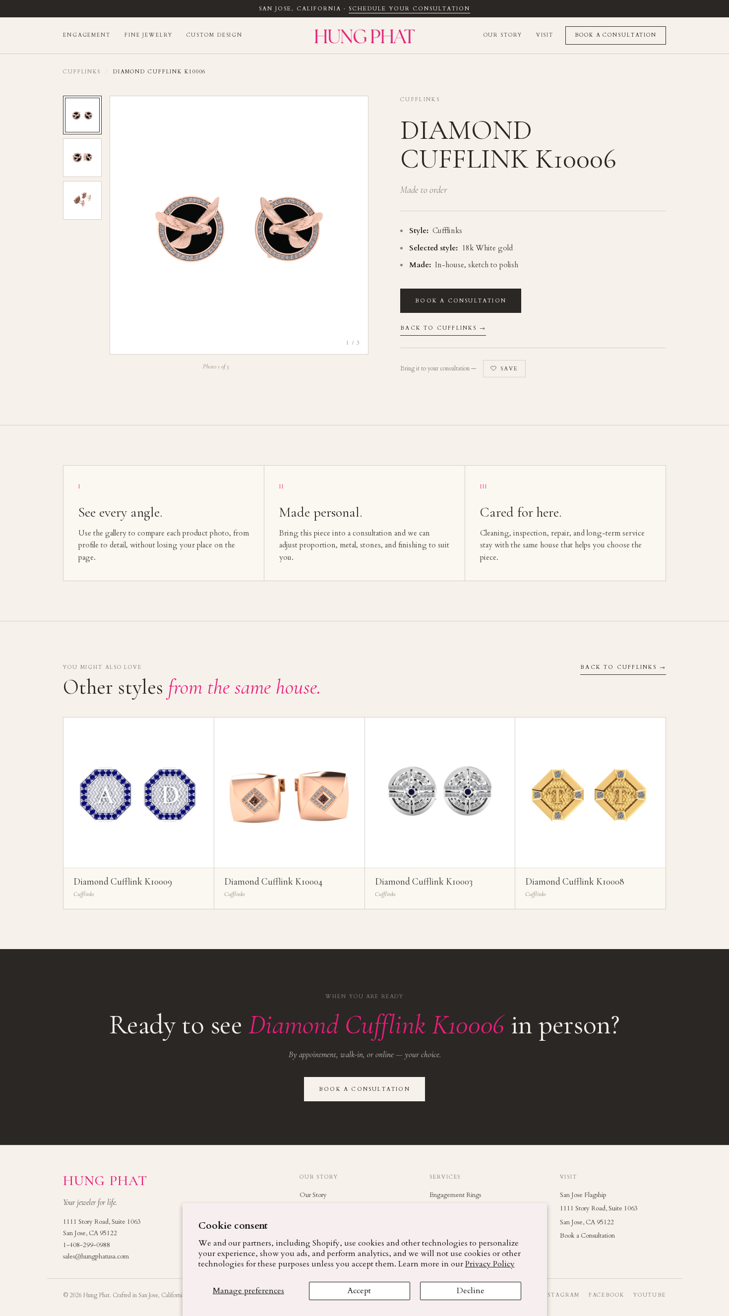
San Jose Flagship (583, 1195)
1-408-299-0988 (86, 1245)
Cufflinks (82, 71)
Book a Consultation (616, 35)
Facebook (606, 1295)
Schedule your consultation (409, 8)
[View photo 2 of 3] (82, 157)
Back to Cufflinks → (443, 328)
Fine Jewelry (148, 35)
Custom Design (214, 35)
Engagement (87, 35)
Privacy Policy (490, 1263)
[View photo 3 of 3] (82, 200)
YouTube (649, 1295)
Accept (359, 1290)
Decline (471, 1290)
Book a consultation (460, 300)
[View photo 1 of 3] (82, 115)
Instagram (560, 1295)
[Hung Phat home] (365, 35)
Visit (544, 35)
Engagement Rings (455, 1195)
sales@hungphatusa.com (96, 1256)
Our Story (503, 35)
